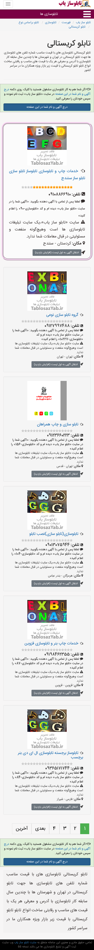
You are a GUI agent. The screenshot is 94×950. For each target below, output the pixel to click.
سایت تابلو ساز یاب (25, 942)
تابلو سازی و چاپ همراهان (57, 424)
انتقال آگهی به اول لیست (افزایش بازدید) (57, 252)
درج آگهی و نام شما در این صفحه (47, 107)
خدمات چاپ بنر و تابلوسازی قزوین (51, 643)
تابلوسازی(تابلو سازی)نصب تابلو (53, 534)
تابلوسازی (50, 22)
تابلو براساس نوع (29, 22)
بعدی (40, 829)
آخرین (22, 829)
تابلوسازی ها (49, 14)
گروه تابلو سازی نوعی (62, 315)
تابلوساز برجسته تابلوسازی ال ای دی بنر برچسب (50, 755)
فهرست (66, 22)
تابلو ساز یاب (83, 22)
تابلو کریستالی (77, 27)
